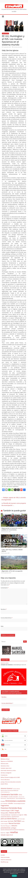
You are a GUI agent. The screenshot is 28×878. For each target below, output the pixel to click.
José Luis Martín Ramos (9, 819)
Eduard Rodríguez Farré (20, 798)
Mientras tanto (4, 763)
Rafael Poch (3, 832)
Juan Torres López (21, 818)
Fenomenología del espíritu (19, 803)
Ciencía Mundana (5, 779)
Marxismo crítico (5, 766)
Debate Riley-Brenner (11, 798)
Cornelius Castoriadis (13, 796)
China (20, 795)
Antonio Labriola (16, 788)
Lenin (23, 821)
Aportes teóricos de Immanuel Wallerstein (9, 790)
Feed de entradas (5, 857)
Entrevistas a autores (15, 800)
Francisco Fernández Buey (11, 808)
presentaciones (5, 828)
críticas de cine (21, 796)
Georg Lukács (4, 813)
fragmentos (5, 806)
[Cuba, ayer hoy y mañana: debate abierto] (14, 535)
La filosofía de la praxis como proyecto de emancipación (14, 504)
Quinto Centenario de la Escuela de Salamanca (12, 829)
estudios (10, 803)
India (25, 815)
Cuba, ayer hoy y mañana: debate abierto (12, 550)
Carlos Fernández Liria (5, 792)
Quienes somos (5, 663)
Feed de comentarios (6, 859)
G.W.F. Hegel (14, 810)
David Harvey (3, 798)
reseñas (14, 832)
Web (2, 626)
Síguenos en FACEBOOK (7, 761)
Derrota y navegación (6, 772)
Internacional (5, 33)
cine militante (4, 796)
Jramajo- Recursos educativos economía (11, 782)
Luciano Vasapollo (4, 823)
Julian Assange (4, 821)
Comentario (5, 588)
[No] (26, 872)
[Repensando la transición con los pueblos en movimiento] (14, 514)
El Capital (3, 801)
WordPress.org (4, 862)
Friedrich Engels (5, 810)
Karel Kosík (10, 821)
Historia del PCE (14, 813)
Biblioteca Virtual (5, 759)
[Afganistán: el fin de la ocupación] (14, 556)
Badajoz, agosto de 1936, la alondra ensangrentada (14, 499)
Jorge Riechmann (15, 816)
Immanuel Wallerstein (6, 815)
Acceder (3, 855)
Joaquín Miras (4, 784)
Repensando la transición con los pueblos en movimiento (12, 529)
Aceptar (14, 875)
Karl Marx (17, 821)
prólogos (13, 828)
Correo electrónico (6, 618)
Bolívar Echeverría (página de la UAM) (10, 777)
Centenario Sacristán (9, 794)
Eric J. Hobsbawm (4, 803)
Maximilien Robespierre (6, 825)
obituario (14, 826)
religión (7, 832)
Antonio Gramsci (6, 788)
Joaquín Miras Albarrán (6, 816)
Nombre (3, 609)
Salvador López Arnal (6, 768)
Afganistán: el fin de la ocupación (12, 571)
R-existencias (4, 775)
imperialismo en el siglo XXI (17, 815)
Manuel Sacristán (14, 823)
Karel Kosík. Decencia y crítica (8, 770)
